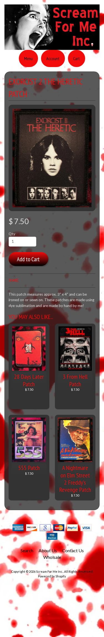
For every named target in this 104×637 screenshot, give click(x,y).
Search (27, 550)
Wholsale (52, 557)
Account (53, 58)
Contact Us (73, 550)
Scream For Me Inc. (49, 571)
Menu (28, 58)
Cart (76, 58)
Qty (12, 234)
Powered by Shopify (52, 576)
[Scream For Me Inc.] (52, 46)
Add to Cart (28, 259)
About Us (48, 550)
